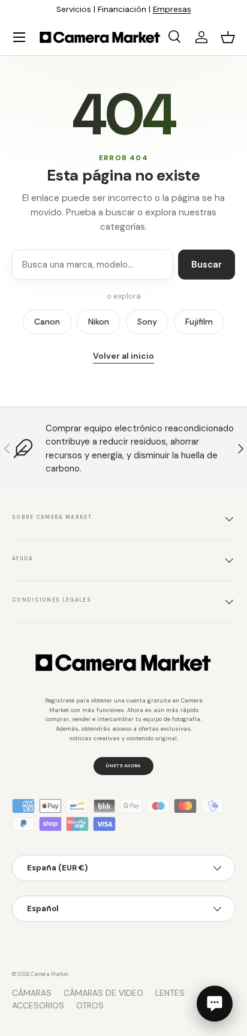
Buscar (206, 265)
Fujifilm (199, 321)
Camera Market (49, 974)
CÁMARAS (32, 992)
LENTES (170, 992)
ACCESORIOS (38, 1005)
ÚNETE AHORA (123, 765)
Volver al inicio (123, 355)
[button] (228, 37)
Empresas (172, 9)
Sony (147, 321)
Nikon (98, 321)
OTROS (90, 1005)
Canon (47, 321)
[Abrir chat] (215, 1004)
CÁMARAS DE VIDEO (103, 992)
